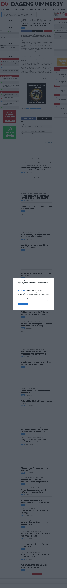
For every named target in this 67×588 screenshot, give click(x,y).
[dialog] (33, 294)
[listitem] (33, 298)
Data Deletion (27, 307)
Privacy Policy (39, 307)
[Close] (52, 280)
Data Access (33, 307)
